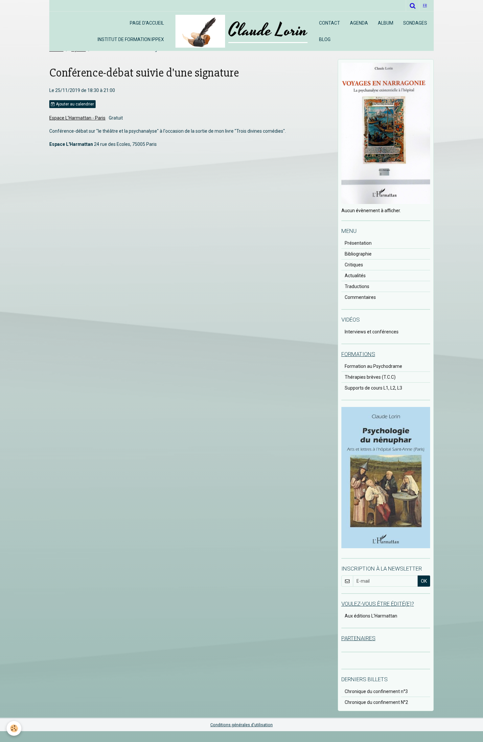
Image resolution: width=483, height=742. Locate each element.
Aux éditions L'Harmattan (371, 615)
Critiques (354, 264)
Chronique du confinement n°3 (376, 691)
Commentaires (360, 297)
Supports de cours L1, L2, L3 (373, 388)
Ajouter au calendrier (74, 104)
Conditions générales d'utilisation (241, 724)
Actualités (355, 275)
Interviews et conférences (372, 331)
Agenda (359, 23)
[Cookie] (14, 728)
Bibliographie (358, 254)
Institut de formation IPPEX (131, 39)
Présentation (358, 243)
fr (425, 5)
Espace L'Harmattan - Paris (77, 118)
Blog (325, 39)
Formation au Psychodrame (373, 366)
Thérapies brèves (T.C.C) (370, 377)
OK (424, 581)
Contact (329, 23)
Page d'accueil (147, 23)
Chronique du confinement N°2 (376, 702)
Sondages (415, 23)
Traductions (357, 286)
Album (385, 23)
